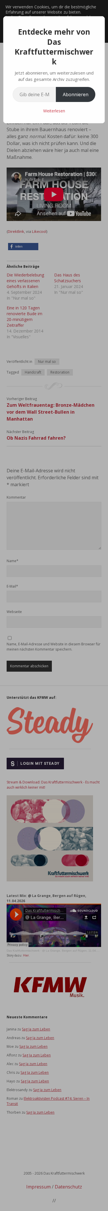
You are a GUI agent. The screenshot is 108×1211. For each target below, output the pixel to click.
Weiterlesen (54, 111)
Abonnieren (75, 94)
